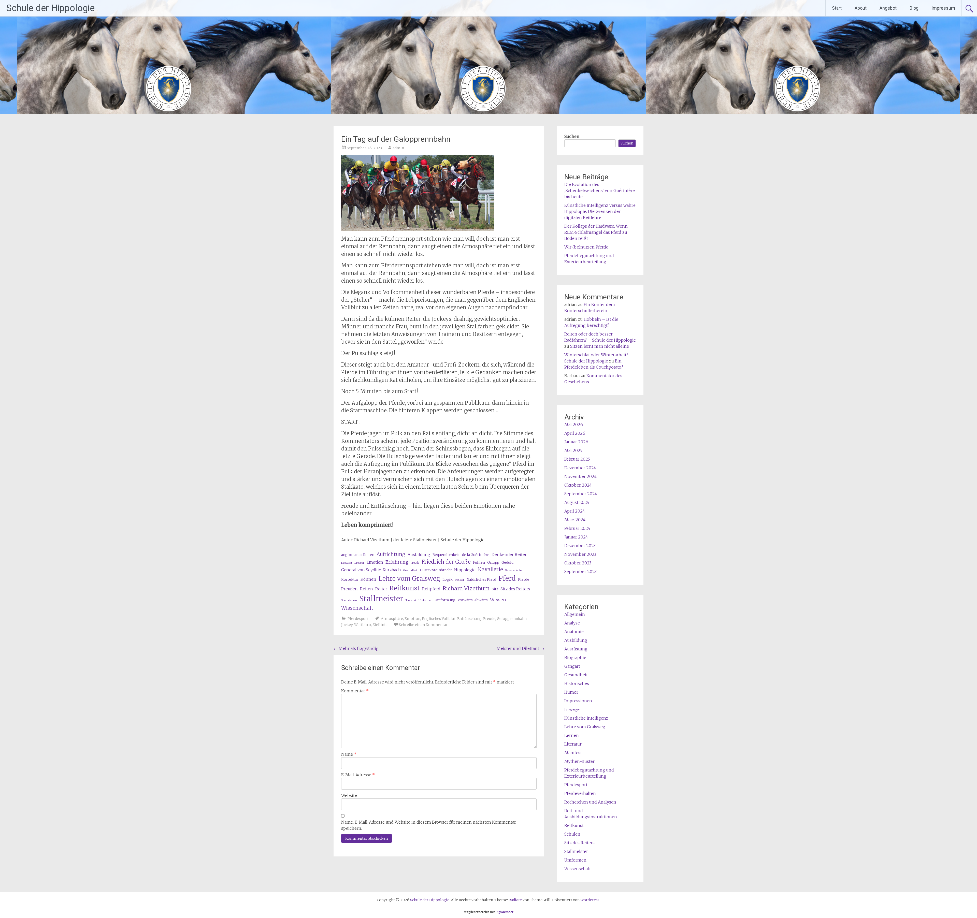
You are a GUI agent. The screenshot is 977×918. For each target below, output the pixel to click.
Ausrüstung (575, 648)
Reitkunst (405, 588)
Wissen (498, 600)
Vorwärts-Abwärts (473, 600)
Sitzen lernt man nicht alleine (599, 346)
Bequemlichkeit (446, 555)
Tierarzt (411, 600)
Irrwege (572, 709)
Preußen (349, 589)
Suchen (571, 136)
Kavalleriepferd (514, 570)
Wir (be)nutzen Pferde (586, 247)
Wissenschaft (357, 608)
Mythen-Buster (579, 761)
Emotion (375, 562)
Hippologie (465, 569)
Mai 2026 (573, 424)
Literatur (573, 744)
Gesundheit (410, 570)
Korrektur (349, 579)
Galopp (493, 562)
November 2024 (580, 476)
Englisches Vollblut (439, 618)
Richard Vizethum (466, 588)
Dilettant (346, 562)
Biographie (575, 657)
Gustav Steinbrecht (436, 570)
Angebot (888, 8)
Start (837, 8)
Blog (914, 8)
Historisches (576, 683)
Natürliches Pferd (481, 579)
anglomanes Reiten (357, 555)
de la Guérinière (475, 555)
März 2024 (574, 519)
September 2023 (580, 571)
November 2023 (580, 554)
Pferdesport (358, 618)
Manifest (573, 752)
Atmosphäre (392, 618)
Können (368, 579)
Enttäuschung (469, 618)
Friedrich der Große (446, 562)
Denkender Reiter (509, 554)
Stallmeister (381, 598)
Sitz (495, 589)
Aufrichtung (391, 554)
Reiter (381, 589)
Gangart (572, 666)
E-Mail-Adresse (358, 774)
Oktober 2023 (577, 562)
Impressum (943, 8)
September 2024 (580, 493)
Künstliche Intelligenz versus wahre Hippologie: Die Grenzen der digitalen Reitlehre (600, 211)
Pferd (507, 578)
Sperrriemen (349, 600)
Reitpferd (431, 589)
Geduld (507, 562)
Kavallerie (490, 569)
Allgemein (574, 614)
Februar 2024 (577, 528)
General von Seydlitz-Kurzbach (371, 569)
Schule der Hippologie (50, 8)
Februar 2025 (577, 459)
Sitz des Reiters (515, 589)
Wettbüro (362, 624)
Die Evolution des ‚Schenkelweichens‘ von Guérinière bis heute (599, 190)
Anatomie (574, 631)
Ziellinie (379, 624)
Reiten (366, 589)
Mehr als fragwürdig (356, 648)
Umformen (425, 600)
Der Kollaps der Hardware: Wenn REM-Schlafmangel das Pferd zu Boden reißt (596, 232)
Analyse (572, 622)
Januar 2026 (576, 441)
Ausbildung (419, 554)
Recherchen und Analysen (590, 802)
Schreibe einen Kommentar (423, 624)
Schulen (572, 834)
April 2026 (574, 433)
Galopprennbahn (512, 618)
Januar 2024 (576, 537)
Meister (459, 579)
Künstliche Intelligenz (586, 718)
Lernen (571, 735)
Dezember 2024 (580, 467)
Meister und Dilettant (520, 648)
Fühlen (479, 562)
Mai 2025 (573, 450)
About (861, 8)
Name (348, 754)
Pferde (523, 579)
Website (349, 795)
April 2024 (574, 511)
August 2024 (576, 502)
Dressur (359, 562)
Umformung (445, 600)
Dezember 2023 (580, 545)
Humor (571, 692)
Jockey (347, 624)
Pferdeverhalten (580, 793)
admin (398, 148)
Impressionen (578, 700)
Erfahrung (396, 562)
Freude (415, 562)
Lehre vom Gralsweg (409, 578)
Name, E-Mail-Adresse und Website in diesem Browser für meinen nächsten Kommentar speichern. (428, 825)
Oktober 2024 (578, 485)
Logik (447, 579)
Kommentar (355, 690)
